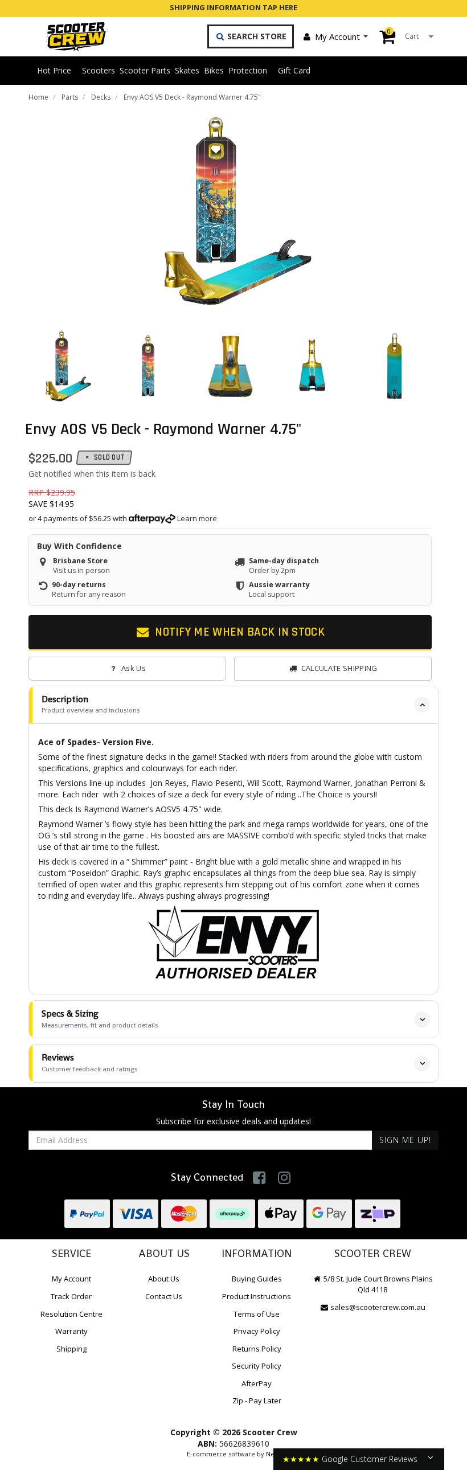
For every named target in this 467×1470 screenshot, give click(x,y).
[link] (259, 1177)
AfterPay (256, 1383)
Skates (187, 70)
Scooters (98, 70)
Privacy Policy (256, 1331)
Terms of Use (256, 1314)
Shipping (71, 1349)
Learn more (197, 518)
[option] (230, 212)
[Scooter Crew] (69, 36)
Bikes (214, 70)
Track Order (71, 1296)
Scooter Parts (145, 70)
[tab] (233, 704)
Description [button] (91, 704)
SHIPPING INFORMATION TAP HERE (233, 7)
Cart (403, 34)
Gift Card (294, 70)
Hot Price (54, 70)
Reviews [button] (90, 1062)
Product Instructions (256, 1296)
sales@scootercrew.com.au (377, 1307)
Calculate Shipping (339, 668)
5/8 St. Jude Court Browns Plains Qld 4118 (377, 1284)
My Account (337, 36)
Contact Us (163, 1296)
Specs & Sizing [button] (100, 1019)
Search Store (255, 36)
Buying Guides (257, 1279)
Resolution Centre (71, 1314)
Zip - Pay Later (256, 1400)
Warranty (71, 1331)
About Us (163, 1279)
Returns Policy (256, 1349)
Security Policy (256, 1366)
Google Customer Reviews (369, 1458)
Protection (247, 70)
